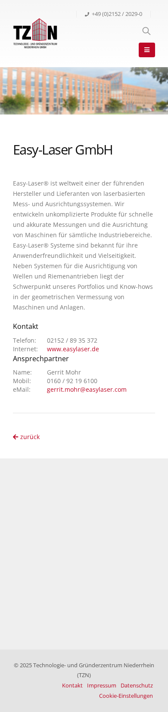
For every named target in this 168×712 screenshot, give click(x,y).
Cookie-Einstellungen (126, 696)
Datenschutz (137, 685)
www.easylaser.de (73, 349)
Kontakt (72, 685)
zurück (30, 437)
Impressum (101, 685)
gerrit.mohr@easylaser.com (87, 389)
